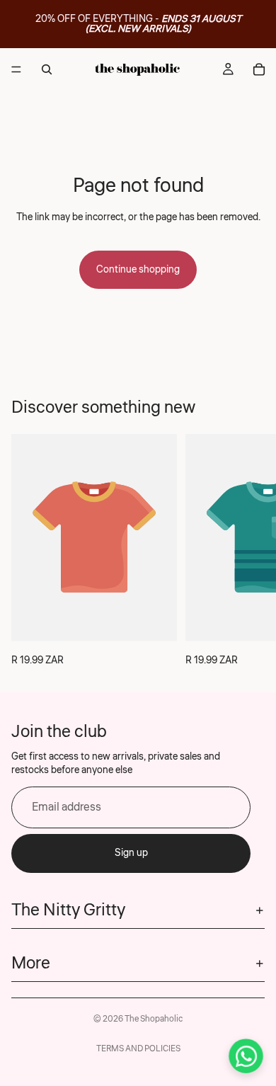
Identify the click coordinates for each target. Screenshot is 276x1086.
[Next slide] (249, 551)
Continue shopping (138, 270)
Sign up (131, 853)
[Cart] (259, 69)
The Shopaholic (154, 1019)
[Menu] (16, 69)
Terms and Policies (138, 1049)
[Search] (46, 69)
